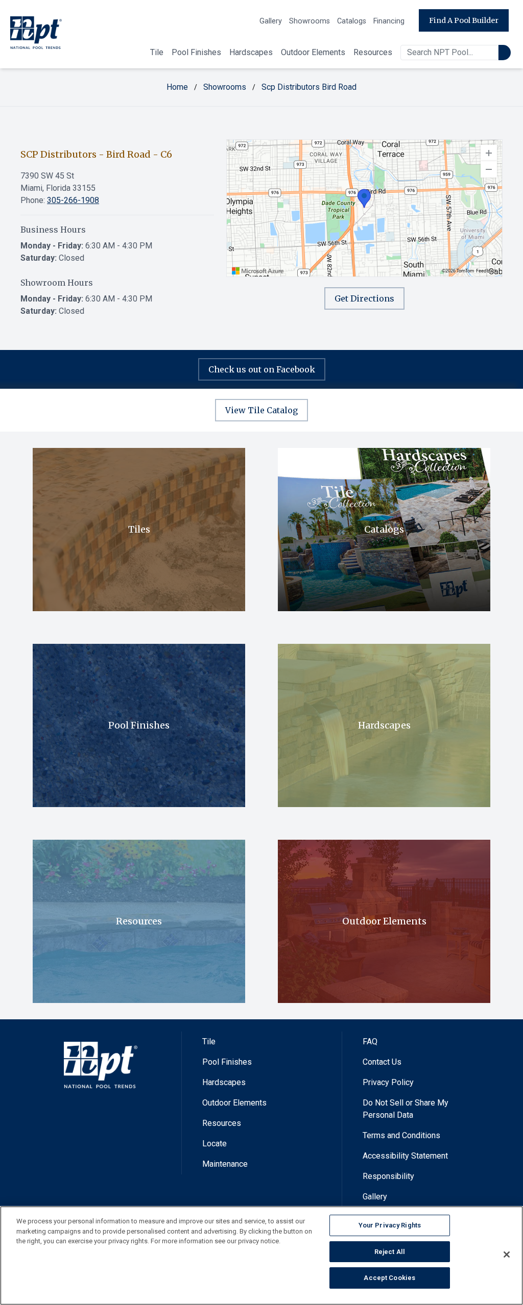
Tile (156, 52)
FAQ (370, 1041)
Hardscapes (251, 52)
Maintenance (225, 1164)
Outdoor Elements (313, 52)
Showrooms (309, 21)
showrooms (224, 87)
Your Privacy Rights (390, 1225)
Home (177, 87)
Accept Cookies (389, 1278)
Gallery (270, 21)
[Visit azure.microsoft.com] (258, 270)
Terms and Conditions (401, 1135)
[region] (364, 208)
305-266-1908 (73, 200)
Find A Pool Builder (463, 20)
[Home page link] (36, 34)
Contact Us (382, 1062)
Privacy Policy (388, 1082)
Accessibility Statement (405, 1156)
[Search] (504, 52)
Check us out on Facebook (261, 369)
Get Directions (364, 298)
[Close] (506, 1254)
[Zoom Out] (489, 169)
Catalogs (351, 21)
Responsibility (388, 1176)
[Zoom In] (489, 153)
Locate (214, 1143)
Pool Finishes (196, 52)
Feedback (486, 271)
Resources (372, 52)
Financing (389, 21)
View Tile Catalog (261, 410)
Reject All (389, 1252)
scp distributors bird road (309, 87)
